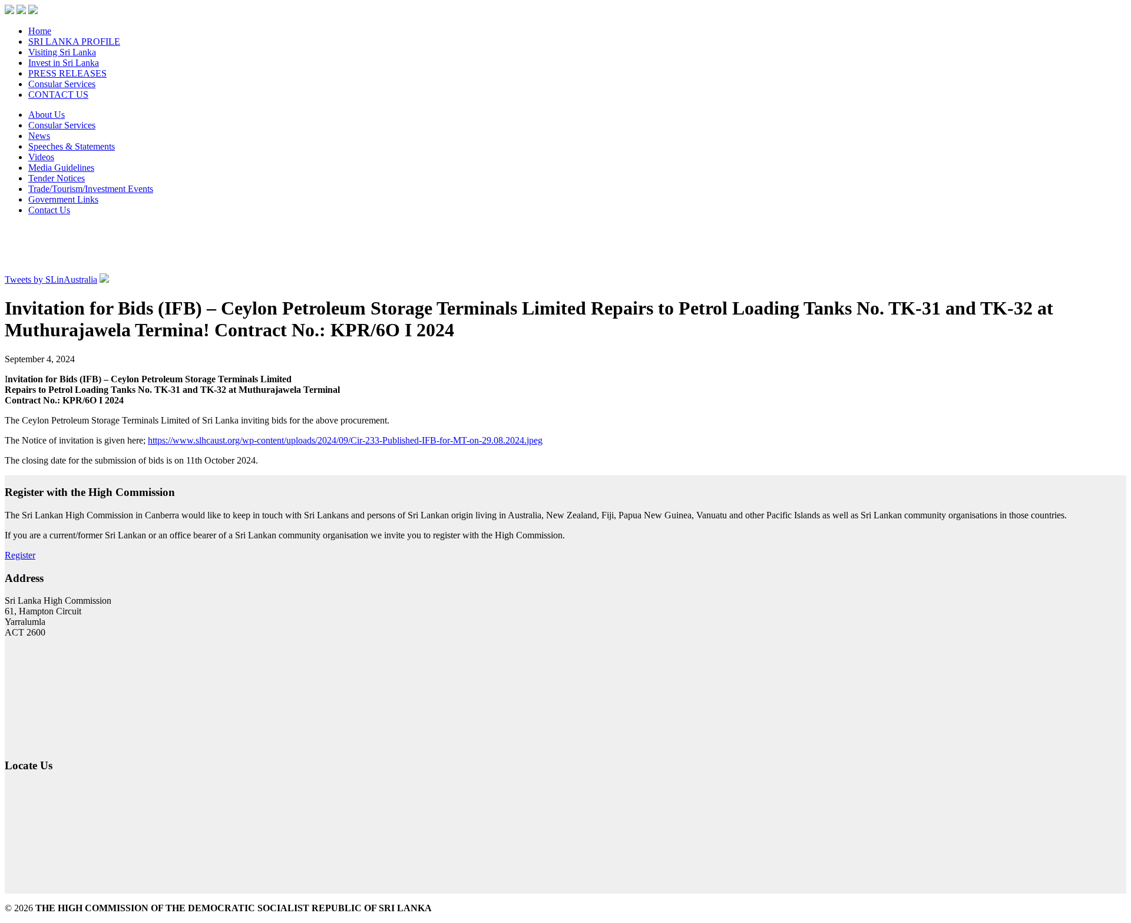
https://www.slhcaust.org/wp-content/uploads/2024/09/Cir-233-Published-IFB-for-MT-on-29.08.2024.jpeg (345, 440)
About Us (46, 115)
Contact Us (49, 210)
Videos (41, 157)
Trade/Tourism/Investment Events (90, 189)
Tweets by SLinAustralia (51, 279)
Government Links (63, 199)
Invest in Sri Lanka (63, 63)
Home (39, 31)
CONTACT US (58, 95)
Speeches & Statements (71, 146)
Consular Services (61, 84)
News (39, 136)
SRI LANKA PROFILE (74, 42)
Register (20, 555)
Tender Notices (56, 178)
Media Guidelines (61, 168)
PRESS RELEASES (67, 73)
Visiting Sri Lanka (62, 52)
